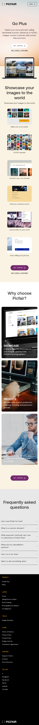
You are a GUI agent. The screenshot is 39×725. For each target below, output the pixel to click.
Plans (4, 585)
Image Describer (7, 620)
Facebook (5, 680)
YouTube (5, 689)
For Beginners (6, 609)
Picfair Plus (5, 581)
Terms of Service (8, 632)
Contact (5, 659)
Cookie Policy (6, 638)
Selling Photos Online (9, 599)
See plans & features (19, 50)
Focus (4, 596)
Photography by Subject (10, 606)
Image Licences (7, 641)
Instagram (5, 677)
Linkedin (4, 686)
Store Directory (7, 662)
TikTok (4, 683)
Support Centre (7, 656)
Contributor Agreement (10, 644)
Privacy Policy (6, 635)
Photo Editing (6, 602)
